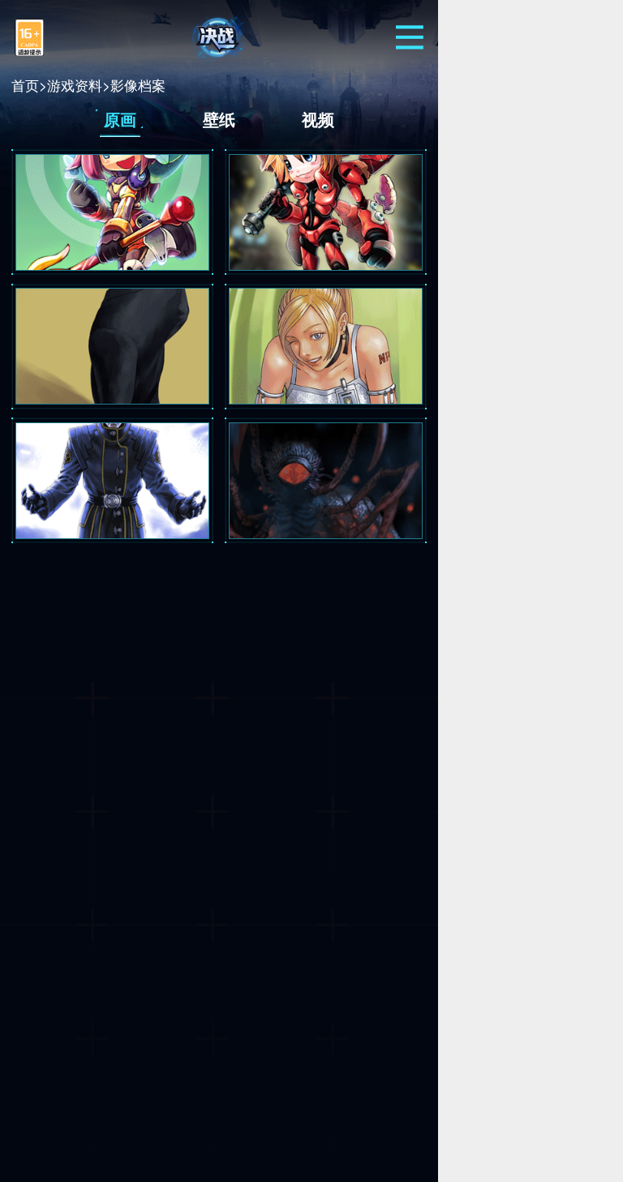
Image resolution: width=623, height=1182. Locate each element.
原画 (120, 119)
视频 (318, 119)
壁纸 (219, 119)
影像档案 (137, 85)
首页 (25, 85)
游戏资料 (74, 85)
